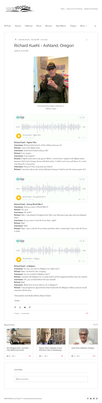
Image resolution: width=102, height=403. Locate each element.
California (28, 26)
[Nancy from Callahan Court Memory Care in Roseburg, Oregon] (51, 336)
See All (95, 324)
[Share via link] (30, 307)
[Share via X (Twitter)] (20, 307)
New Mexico (61, 26)
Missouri (48, 26)
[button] (91, 8)
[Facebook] (88, 399)
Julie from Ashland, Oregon (82, 348)
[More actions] (86, 39)
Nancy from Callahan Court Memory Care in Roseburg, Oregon (50, 349)
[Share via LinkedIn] (25, 307)
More (82, 26)
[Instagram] (94, 399)
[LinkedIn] (91, 399)
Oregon (73, 26)
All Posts (7, 26)
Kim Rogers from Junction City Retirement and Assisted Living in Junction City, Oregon (18, 349)
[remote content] (51, 127)
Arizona (18, 26)
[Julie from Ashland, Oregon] (83, 336)
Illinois (38, 26)
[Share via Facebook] (15, 307)
